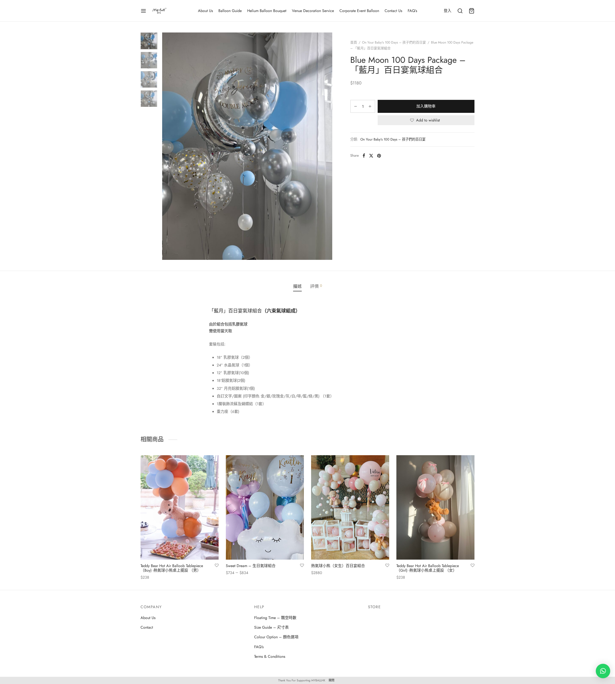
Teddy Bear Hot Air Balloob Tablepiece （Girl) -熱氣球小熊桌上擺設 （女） (427, 568)
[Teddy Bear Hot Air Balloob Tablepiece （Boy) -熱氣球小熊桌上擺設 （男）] (180, 507)
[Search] (460, 11)
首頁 (353, 42)
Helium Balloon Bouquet (266, 10)
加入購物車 (426, 106)
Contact (147, 627)
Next (327, 146)
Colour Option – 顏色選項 (276, 637)
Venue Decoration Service (313, 10)
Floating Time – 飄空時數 (275, 617)
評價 (316, 286)
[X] (371, 155)
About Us (205, 10)
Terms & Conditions (269, 656)
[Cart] (471, 11)
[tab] (297, 286)
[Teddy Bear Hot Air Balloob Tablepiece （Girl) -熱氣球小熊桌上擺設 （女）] (435, 507)
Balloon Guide (230, 10)
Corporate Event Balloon (359, 10)
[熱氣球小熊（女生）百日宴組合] (350, 507)
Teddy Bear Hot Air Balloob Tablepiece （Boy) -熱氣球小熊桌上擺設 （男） (172, 568)
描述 (297, 286)
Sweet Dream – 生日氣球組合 (251, 566)
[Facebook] (364, 155)
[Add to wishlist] (217, 565)
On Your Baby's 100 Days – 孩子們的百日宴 (394, 42)
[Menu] (143, 10)
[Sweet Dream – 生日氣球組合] (265, 507)
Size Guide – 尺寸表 (271, 627)
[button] (603, 671)
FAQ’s (412, 10)
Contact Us (393, 10)
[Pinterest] (379, 155)
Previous (167, 146)
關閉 (331, 680)
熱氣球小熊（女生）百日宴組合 (338, 566)
